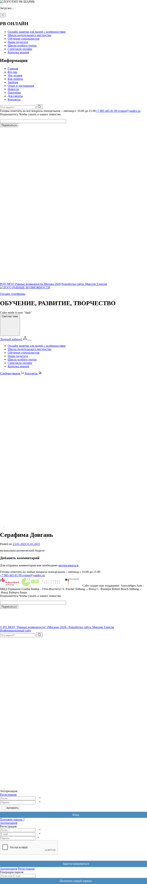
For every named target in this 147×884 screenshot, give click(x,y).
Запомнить (12, 808)
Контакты (14, 99)
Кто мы (12, 72)
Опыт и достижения (21, 85)
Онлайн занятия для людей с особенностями (37, 31)
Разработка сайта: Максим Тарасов (84, 284)
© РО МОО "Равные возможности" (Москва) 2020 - (34, 627)
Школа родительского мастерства (29, 35)
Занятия (13, 82)
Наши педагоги (18, 42)
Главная (13, 68)
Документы (15, 96)
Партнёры (14, 92)
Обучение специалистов (23, 38)
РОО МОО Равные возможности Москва (30, 284)
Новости (13, 89)
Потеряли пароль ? (12, 819)
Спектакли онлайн (20, 49)
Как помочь (15, 78)
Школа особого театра (22, 45)
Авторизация (8, 823)
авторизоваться (68, 565)
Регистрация (8, 794)
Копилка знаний (18, 52)
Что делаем (15, 75)
